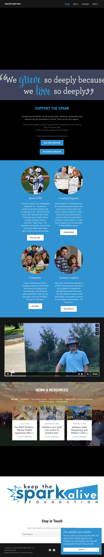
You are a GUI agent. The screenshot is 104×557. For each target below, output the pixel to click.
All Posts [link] (14, 399)
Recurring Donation (52, 152)
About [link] (75, 4)
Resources (69, 309)
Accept (81, 550)
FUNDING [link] (85, 4)
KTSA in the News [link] (56, 399)
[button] (95, 4)
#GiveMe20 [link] (25, 399)
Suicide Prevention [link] (85, 399)
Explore (35, 306)
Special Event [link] (70, 399)
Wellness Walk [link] (62, 401)
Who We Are (35, 238)
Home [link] (67, 4)
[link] (13, 4)
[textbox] (44, 534)
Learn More (68, 232)
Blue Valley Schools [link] (39, 399)
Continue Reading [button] (25, 437)
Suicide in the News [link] (46, 401)
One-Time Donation (52, 143)
